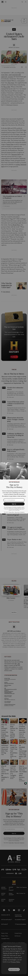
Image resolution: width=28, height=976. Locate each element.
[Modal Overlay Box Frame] (14, 488)
